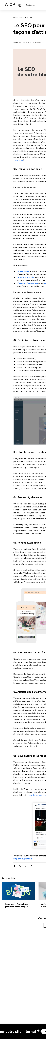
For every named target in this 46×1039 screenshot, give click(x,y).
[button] (40, 1030)
